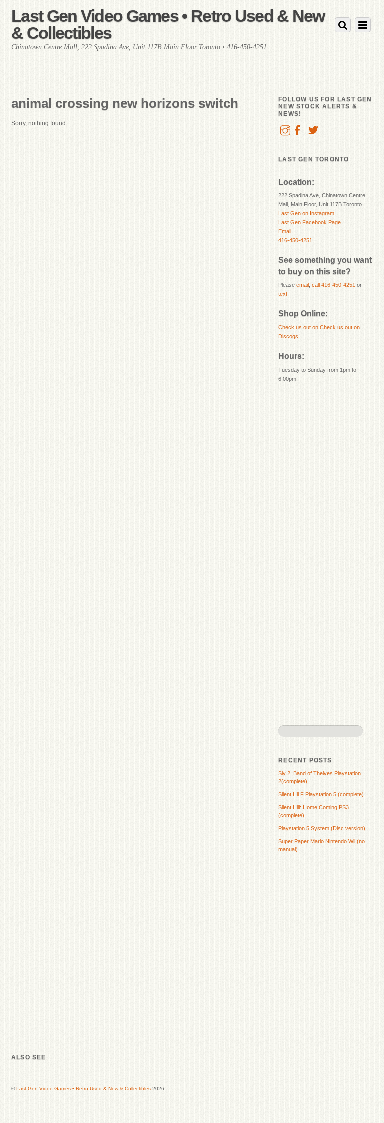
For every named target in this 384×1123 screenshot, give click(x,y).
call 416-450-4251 (334, 285)
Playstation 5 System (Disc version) (322, 828)
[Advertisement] (318, 553)
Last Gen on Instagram (306, 213)
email (302, 285)
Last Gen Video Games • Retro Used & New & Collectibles (83, 1088)
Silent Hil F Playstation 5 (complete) (321, 794)
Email (285, 231)
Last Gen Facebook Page (309, 222)
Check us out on (299, 327)
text (283, 294)
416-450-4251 (295, 240)
